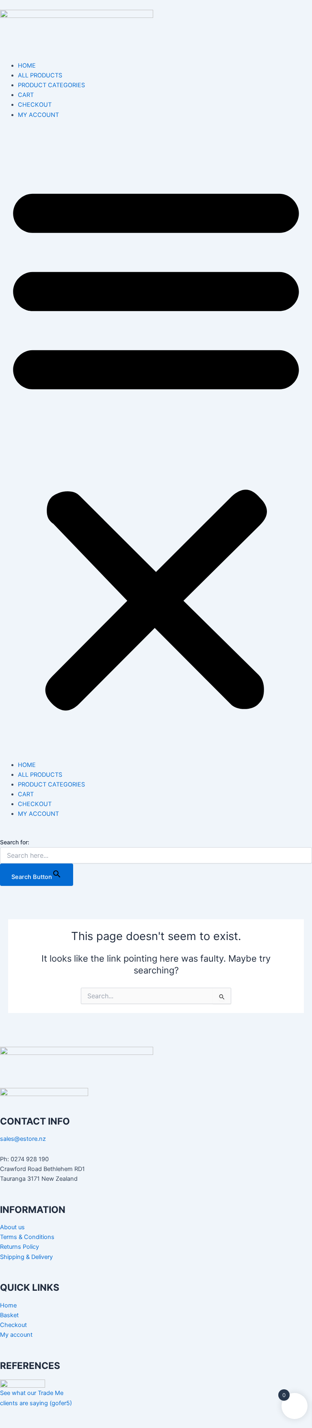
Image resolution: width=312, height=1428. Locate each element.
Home (8, 1305)
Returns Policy (19, 1246)
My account (16, 1334)
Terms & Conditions (27, 1237)
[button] (156, 444)
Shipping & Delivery (26, 1257)
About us (12, 1227)
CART (26, 95)
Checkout (13, 1325)
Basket (9, 1315)
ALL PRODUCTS (40, 75)
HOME (27, 65)
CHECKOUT (35, 104)
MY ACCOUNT (38, 115)
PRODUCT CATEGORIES (51, 85)
